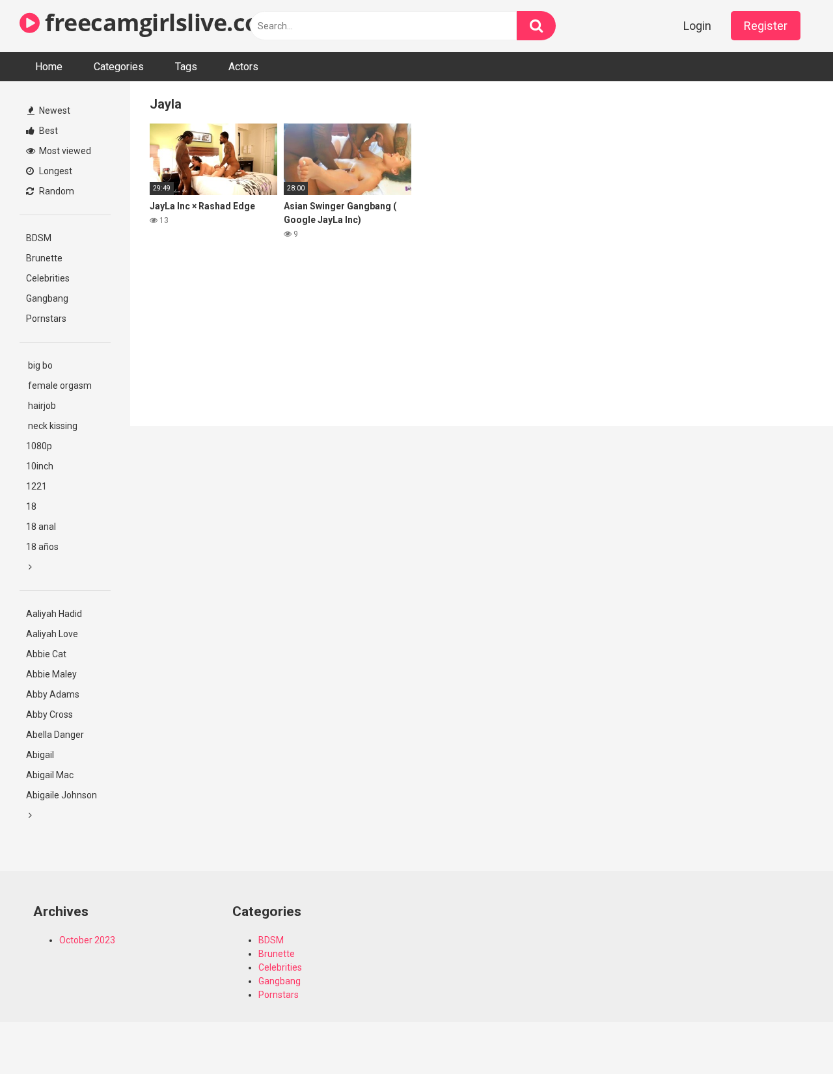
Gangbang (47, 298)
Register (765, 26)
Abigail (40, 755)
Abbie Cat (46, 654)
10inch (39, 466)
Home (48, 66)
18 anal (41, 526)
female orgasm (59, 385)
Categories (119, 66)
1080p (39, 446)
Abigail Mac (50, 775)
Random (55, 191)
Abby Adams (52, 694)
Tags (186, 66)
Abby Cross (49, 714)
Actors (243, 66)
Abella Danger (55, 734)
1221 (36, 486)
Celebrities (48, 278)
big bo (39, 365)
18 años (42, 547)
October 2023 (87, 940)
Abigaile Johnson (61, 795)
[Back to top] (789, 1034)
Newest (53, 110)
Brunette (44, 258)
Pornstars (46, 318)
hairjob (41, 405)
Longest (54, 171)
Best (47, 130)
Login (697, 26)
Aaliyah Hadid (54, 614)
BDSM (38, 238)
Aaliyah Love (52, 634)
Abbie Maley (51, 674)
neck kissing (51, 426)
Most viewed (64, 151)
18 (31, 506)
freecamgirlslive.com (160, 22)
